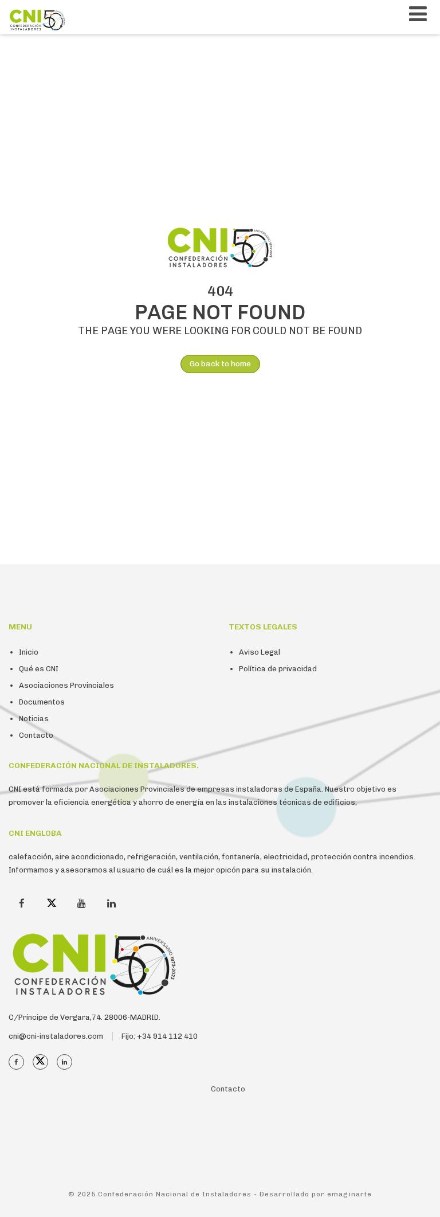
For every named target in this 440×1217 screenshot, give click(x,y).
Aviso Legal (259, 652)
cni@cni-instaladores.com (56, 1036)
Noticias (34, 718)
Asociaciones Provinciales (66, 685)
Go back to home (220, 364)
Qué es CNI (38, 668)
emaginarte (349, 1194)
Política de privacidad (278, 668)
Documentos (42, 702)
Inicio (28, 652)
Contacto (36, 735)
